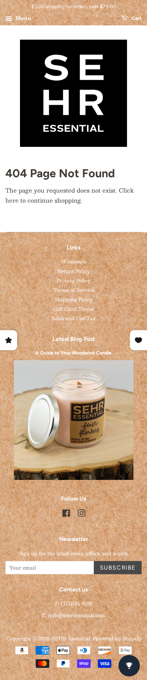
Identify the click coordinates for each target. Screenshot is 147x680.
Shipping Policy (74, 299)
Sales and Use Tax (73, 318)
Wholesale (73, 261)
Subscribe (118, 567)
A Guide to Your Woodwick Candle (73, 353)
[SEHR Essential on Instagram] (81, 514)
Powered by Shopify (117, 638)
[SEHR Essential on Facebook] (66, 514)
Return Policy (73, 271)
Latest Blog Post (73, 339)
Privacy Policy (73, 280)
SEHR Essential (71, 638)
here (12, 200)
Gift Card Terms (73, 309)
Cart (136, 18)
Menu (22, 18)
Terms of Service (73, 290)
